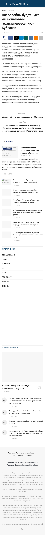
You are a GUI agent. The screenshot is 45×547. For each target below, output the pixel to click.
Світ (4, 268)
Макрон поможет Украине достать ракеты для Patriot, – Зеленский (26, 181)
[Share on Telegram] (21, 38)
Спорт (5, 273)
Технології (7, 277)
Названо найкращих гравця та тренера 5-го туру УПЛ (16, 387)
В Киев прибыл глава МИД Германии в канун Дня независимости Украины (26, 223)
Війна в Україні (8, 255)
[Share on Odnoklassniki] (36, 38)
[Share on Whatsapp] (26, 38)
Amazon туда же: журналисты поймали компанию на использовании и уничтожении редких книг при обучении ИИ (25, 400)
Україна (5, 282)
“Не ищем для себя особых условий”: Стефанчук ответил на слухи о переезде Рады (28, 235)
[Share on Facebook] (10, 38)
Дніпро (5, 259)
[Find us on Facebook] (19, 529)
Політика (11, 10)
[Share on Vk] (31, 38)
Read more (9, 174)
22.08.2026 (23, 156)
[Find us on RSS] (25, 529)
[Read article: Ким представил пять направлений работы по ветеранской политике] (10, 152)
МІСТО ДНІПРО (17, 3)
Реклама (29, 456)
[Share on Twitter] (16, 38)
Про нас (11, 453)
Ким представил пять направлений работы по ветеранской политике (29, 150)
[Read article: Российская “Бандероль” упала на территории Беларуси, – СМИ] (6, 202)
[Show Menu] (3, 3)
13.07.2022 (5, 33)
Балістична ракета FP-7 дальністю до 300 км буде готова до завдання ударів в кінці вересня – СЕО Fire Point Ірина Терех (26, 433)
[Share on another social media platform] (41, 38)
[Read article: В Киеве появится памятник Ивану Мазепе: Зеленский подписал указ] (6, 192)
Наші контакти (18, 456)
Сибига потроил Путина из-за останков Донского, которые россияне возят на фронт (27, 212)
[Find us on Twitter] (22, 529)
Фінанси (5, 286)
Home (4, 10)
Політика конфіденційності (25, 453)
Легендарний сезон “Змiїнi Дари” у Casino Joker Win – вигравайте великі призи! (25, 412)
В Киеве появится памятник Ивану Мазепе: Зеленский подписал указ (25, 191)
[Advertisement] (22, 318)
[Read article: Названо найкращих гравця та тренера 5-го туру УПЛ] (22, 367)
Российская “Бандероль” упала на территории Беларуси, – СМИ (26, 201)
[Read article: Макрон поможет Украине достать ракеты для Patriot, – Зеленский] (6, 182)
